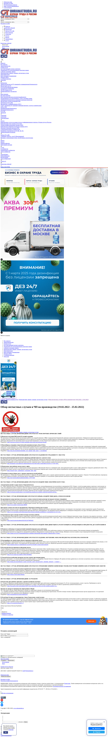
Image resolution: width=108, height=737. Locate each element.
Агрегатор (8, 34)
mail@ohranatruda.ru (28, 670)
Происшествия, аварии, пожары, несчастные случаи (15, 73)
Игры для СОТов (5, 166)
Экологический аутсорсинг (8, 132)
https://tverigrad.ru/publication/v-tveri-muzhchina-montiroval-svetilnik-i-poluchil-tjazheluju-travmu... (32, 492)
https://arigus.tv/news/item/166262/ (16, 574)
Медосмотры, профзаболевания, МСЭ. (11, 104)
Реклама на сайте (8, 3)
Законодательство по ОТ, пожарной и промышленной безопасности (19, 84)
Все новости (4, 64)
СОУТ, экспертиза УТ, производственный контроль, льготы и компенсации (21, 105)
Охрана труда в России (7, 666)
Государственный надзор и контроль (10, 69)
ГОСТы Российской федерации (9, 87)
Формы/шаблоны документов (9, 91)
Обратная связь (8, 2)
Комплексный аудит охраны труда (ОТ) (11, 123)
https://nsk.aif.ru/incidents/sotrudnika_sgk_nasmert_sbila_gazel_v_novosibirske (27, 450)
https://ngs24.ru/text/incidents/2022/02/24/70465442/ (20, 520)
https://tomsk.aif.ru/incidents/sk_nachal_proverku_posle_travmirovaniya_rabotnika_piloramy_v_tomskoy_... (34, 561)
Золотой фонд (9, 39)
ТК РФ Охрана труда (6, 90)
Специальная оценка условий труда (10, 129)
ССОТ (7, 40)
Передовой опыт (5, 74)
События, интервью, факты (8, 71)
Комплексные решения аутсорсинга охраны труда (14, 126)
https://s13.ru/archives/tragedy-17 (15, 603)
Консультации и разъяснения (8, 76)
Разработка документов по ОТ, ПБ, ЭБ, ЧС (12, 131)
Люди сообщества (5, 151)
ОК (5, 732)
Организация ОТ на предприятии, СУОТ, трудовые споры (16, 98)
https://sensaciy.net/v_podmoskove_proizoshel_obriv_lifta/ (21, 470)
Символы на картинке (7, 655)
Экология (3, 112)
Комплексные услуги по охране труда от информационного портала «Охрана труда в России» (26, 122)
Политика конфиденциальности (9, 680)
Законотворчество (5, 66)
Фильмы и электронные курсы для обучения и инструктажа (17, 137)
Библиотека (8, 29)
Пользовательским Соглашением (62, 686)
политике (10, 729)
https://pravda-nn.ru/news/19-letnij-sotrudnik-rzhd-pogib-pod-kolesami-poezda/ (27, 442)
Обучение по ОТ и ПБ (7, 102)
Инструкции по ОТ (6, 85)
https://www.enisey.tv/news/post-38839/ (17, 504)
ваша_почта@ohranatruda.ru (11, 6)
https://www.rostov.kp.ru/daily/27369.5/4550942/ (19, 554)
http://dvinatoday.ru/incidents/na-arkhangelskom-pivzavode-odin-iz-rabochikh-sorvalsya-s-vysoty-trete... (33, 463)
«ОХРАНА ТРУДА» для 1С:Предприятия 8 (12, 136)
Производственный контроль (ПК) (10, 128)
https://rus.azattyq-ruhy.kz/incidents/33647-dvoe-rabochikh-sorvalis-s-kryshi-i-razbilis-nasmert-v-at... (32, 586)
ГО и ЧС (3, 111)
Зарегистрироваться (6, 735)
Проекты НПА (5, 77)
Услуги (7, 35)
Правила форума (5, 143)
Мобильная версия (5, 676)
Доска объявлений (6, 158)
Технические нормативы (7, 88)
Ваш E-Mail (4, 635)
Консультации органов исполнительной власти (13, 97)
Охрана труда (4, 67)
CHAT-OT (3, 161)
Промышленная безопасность (9, 108)
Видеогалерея (4, 157)
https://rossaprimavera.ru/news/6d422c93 (17, 594)
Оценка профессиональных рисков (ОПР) (12, 125)
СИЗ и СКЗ (4, 107)
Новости (7, 26)
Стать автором (8, 7)
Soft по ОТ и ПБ (9, 31)
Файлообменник (5, 156)
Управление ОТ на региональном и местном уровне (15, 70)
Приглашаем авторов (6, 144)
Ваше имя (4, 634)
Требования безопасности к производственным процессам (16, 100)
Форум (7, 37)
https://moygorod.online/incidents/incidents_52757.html (21, 477)
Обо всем (3, 80)
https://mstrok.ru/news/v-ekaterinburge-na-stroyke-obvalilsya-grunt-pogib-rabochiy (27, 544)
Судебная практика (6, 78)
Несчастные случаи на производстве (10, 101)
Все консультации (5, 95)
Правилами (67, 683)
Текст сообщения (6, 637)
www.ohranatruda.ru (18, 708)
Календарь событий (9, 28)
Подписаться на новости (10, 4)
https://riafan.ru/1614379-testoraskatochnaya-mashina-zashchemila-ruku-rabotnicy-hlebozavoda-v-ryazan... (33, 533)
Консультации (9, 32)
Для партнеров (5, 118)
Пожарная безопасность (7, 109)
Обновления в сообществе (8, 150)
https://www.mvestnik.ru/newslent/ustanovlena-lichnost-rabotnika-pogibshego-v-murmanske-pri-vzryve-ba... (34, 512)
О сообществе (4, 149)
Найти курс (91, 621)
